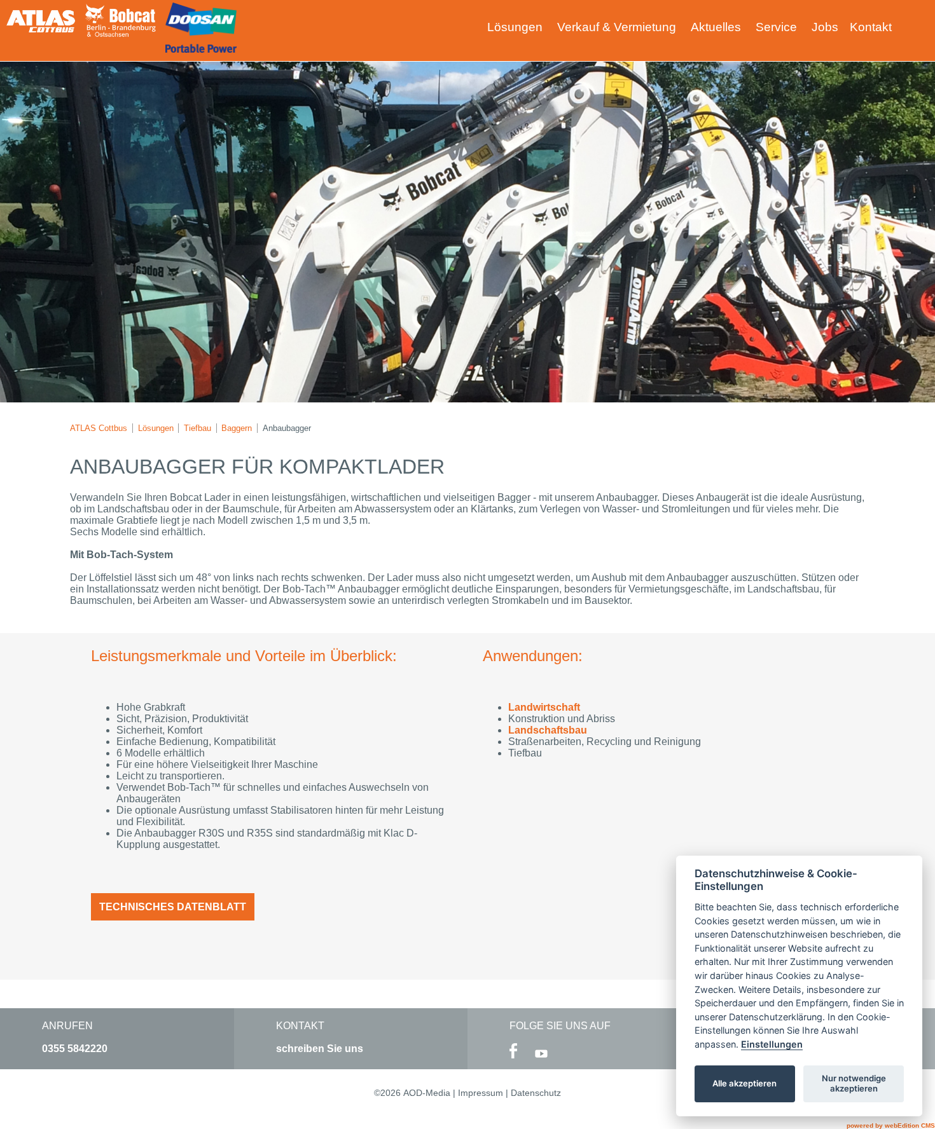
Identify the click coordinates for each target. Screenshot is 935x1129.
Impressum (480, 1093)
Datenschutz (536, 1093)
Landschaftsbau (547, 730)
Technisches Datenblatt (172, 906)
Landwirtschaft (544, 707)
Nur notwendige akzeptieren (854, 1083)
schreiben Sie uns (319, 1048)
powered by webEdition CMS (891, 1125)
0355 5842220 (74, 1048)
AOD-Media (426, 1093)
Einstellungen (772, 1044)
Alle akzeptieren (744, 1083)
